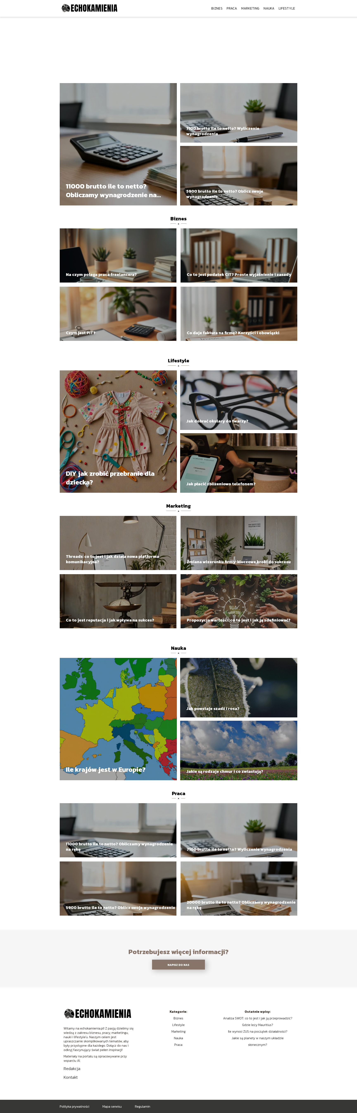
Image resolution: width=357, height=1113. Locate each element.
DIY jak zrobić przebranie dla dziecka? (110, 478)
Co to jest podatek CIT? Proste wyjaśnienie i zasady (239, 274)
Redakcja (72, 1068)
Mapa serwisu (112, 1106)
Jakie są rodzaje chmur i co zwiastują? (224, 771)
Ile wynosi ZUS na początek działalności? (257, 1031)
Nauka (269, 8)
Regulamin (142, 1106)
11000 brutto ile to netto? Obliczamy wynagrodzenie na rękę (111, 190)
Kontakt (71, 1077)
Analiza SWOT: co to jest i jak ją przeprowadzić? (257, 1018)
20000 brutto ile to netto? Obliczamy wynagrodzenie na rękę (241, 904)
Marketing (250, 8)
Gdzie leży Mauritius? (257, 1024)
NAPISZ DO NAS (178, 965)
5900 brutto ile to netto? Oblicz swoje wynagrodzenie (224, 193)
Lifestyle (287, 8)
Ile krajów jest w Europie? (105, 769)
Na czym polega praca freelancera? (101, 274)
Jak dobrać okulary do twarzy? (217, 421)
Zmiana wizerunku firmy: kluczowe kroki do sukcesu (239, 561)
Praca (232, 8)
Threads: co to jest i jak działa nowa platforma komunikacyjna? (112, 559)
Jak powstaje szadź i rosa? (212, 708)
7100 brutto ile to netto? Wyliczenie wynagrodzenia (222, 131)
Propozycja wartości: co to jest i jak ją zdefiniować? (238, 620)
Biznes (217, 8)
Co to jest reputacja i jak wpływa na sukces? (110, 620)
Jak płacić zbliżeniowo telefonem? (221, 484)
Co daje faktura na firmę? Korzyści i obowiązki (233, 332)
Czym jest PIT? (80, 332)
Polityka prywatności (74, 1106)
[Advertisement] (178, 47)
